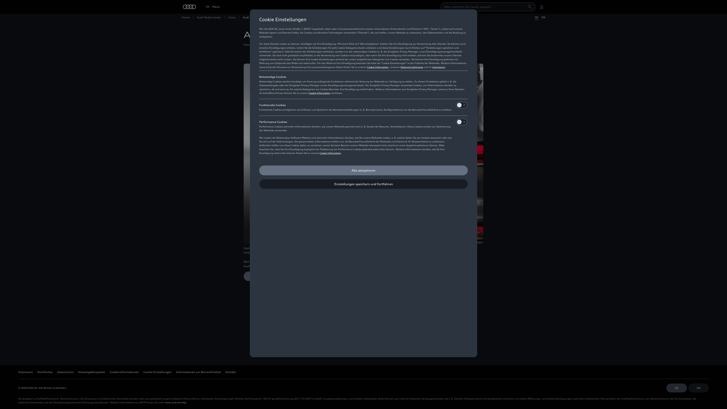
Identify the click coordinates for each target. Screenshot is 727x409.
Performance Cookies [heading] (273, 121)
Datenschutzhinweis (411, 67)
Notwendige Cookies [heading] (272, 76)
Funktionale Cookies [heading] (272, 105)
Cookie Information (377, 67)
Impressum (438, 67)
